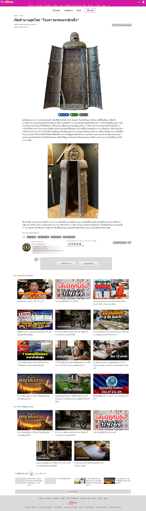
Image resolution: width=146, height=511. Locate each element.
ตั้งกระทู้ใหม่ (73, 491)
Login (66, 263)
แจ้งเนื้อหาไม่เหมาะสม (115, 507)
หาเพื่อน (55, 5)
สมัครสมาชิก (88, 263)
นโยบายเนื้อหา (58, 507)
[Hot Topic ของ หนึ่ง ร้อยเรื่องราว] (26, 251)
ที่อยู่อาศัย (31, 237)
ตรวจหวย (39, 5)
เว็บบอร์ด (47, 5)
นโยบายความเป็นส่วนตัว (45, 507)
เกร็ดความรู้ (55, 237)
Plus (21, 15)
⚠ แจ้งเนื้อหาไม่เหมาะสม (120, 242)
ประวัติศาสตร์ (42, 237)
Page (104, 6)
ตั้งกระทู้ (90, 10)
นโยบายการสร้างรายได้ (70, 507)
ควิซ (84, 5)
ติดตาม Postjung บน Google (122, 25)
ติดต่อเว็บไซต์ (90, 507)
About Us (81, 507)
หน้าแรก (31, 5)
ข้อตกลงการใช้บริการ (31, 507)
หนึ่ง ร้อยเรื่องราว (24, 27)
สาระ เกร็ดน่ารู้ (68, 237)
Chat (61, 6)
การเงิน (97, 5)
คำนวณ (90, 5)
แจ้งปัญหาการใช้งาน (101, 507)
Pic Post (78, 6)
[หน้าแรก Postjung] (8, 2)
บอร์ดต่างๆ (68, 10)
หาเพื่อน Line (69, 5)
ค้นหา (79, 10)
